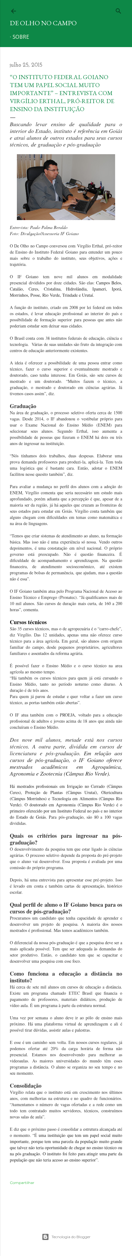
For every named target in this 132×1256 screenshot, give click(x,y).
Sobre (21, 37)
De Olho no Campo (43, 22)
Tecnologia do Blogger (71, 1236)
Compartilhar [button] (22, 1182)
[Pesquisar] (118, 10)
